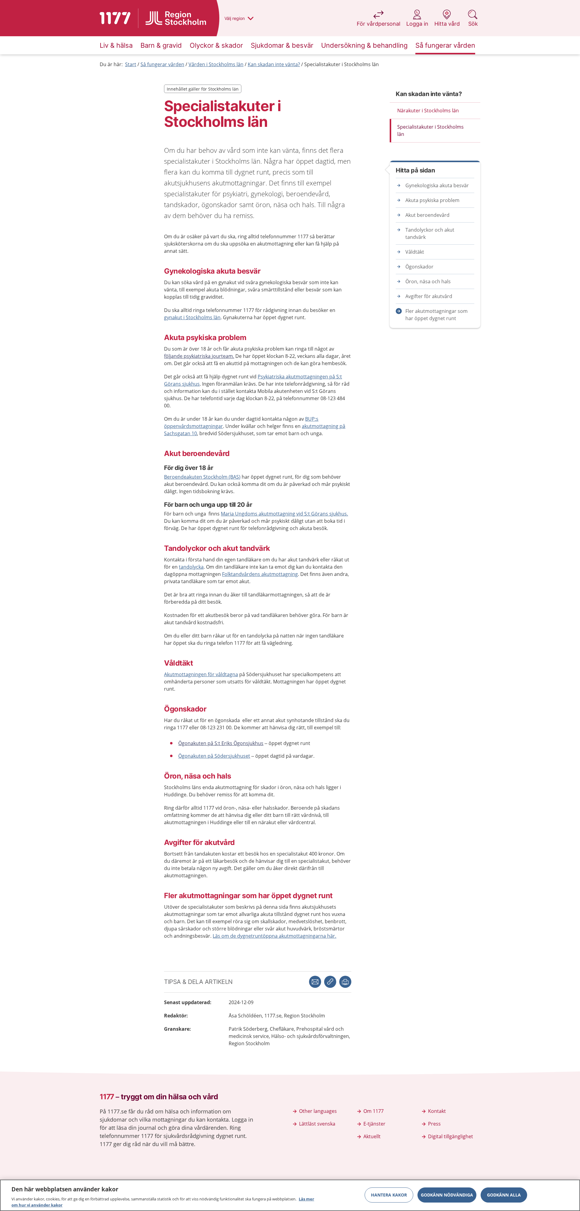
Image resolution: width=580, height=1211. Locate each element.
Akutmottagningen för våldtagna (201, 674)
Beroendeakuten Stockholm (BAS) (202, 477)
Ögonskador (419, 266)
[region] (290, 1195)
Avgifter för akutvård (428, 296)
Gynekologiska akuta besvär (437, 185)
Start (130, 64)
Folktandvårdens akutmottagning (260, 574)
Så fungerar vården (162, 64)
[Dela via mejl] (315, 982)
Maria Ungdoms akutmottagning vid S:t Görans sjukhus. (284, 513)
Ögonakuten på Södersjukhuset (214, 756)
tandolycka (191, 567)
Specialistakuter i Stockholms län (341, 64)
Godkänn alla (504, 1195)
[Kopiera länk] (330, 982)
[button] (345, 982)
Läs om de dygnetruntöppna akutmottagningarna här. (274, 936)
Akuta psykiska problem (432, 200)
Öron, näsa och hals (428, 281)
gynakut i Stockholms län (192, 317)
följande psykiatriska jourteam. (199, 356)
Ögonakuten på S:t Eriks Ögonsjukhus (220, 743)
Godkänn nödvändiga (447, 1195)
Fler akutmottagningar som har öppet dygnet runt (436, 315)
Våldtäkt (414, 252)
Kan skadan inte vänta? (274, 64)
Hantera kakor (389, 1195)
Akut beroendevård (427, 215)
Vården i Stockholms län (215, 64)
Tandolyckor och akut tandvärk (429, 233)
